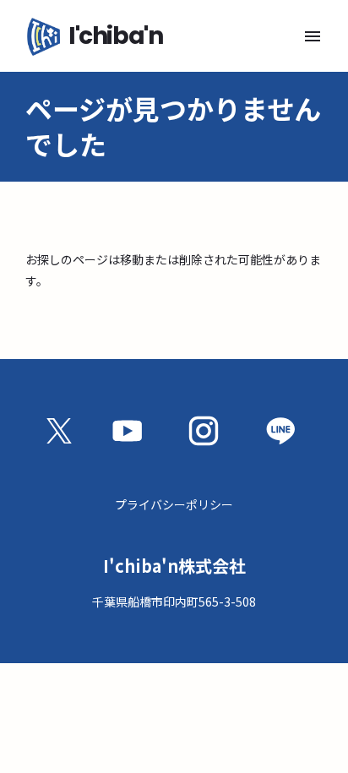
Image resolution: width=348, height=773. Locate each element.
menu (312, 36)
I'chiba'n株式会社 (174, 566)
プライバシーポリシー (174, 504)
